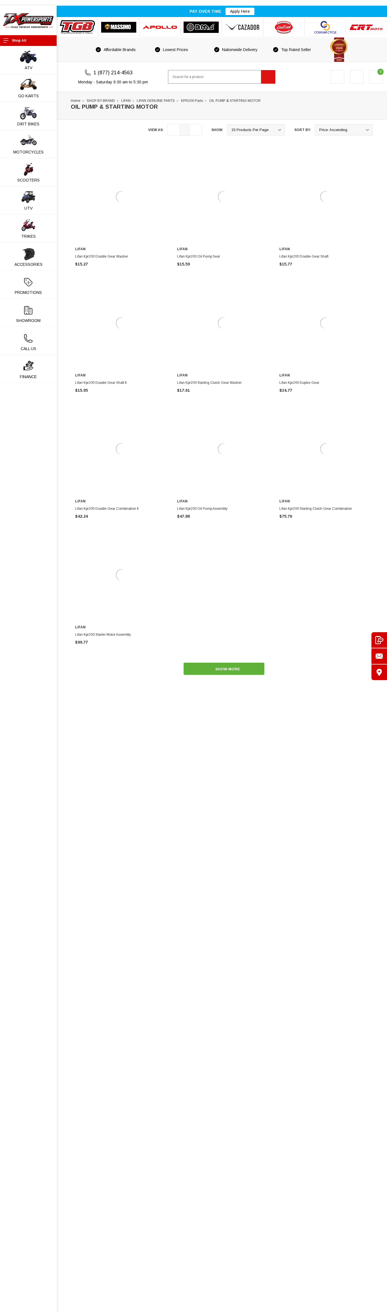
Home (75, 101)
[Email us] (379, 656)
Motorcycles (28, 152)
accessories (28, 264)
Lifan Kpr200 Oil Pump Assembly (202, 509)
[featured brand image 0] (77, 27)
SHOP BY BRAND (101, 101)
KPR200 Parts (192, 101)
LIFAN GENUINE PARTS (156, 101)
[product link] (122, 197)
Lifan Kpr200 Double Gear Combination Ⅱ (107, 509)
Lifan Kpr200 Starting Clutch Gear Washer (209, 383)
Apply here (240, 11)
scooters (28, 180)
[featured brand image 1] (118, 27)
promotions (28, 292)
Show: (217, 130)
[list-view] (173, 130)
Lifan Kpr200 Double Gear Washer (101, 256)
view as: (156, 130)
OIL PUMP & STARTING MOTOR (235, 101)
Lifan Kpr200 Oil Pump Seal (198, 256)
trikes (28, 236)
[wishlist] (356, 76)
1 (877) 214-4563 (113, 72)
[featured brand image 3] (160, 27)
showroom (28, 320)
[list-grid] (196, 130)
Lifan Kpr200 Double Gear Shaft (303, 256)
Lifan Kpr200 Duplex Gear (299, 383)
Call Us (28, 348)
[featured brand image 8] (366, 27)
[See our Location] (379, 672)
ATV (28, 68)
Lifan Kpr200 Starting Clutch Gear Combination (315, 509)
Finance (28, 376)
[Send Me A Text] (379, 640)
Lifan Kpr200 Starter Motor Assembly (103, 635)
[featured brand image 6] (284, 27)
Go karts (28, 96)
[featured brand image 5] (242, 27)
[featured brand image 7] (325, 27)
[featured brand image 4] (201, 27)
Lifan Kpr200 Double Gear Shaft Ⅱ (101, 383)
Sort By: (302, 130)
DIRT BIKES (28, 124)
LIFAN (126, 101)
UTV (28, 208)
